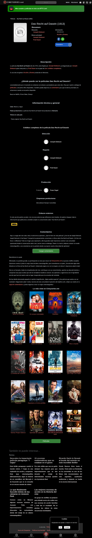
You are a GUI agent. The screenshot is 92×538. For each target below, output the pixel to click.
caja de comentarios (16, 284)
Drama (65, 34)
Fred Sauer (37, 40)
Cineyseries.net (56, 261)
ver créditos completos (53, 68)
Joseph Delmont (38, 32)
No (60, 527)
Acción (59, 34)
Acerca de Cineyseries (24, 530)
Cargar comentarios (46, 251)
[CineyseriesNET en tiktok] (90, 2)
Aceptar (67, 527)
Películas (46, 441)
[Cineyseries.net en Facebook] (83, 2)
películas (13, 87)
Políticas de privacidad (38, 530)
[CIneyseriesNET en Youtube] (80, 2)
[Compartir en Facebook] (59, 39)
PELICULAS (74, 2)
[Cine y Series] (13, 3)
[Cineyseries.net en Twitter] (87, 2)
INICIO (67, 2)
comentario (55, 87)
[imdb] (14, 224)
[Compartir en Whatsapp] (63, 39)
